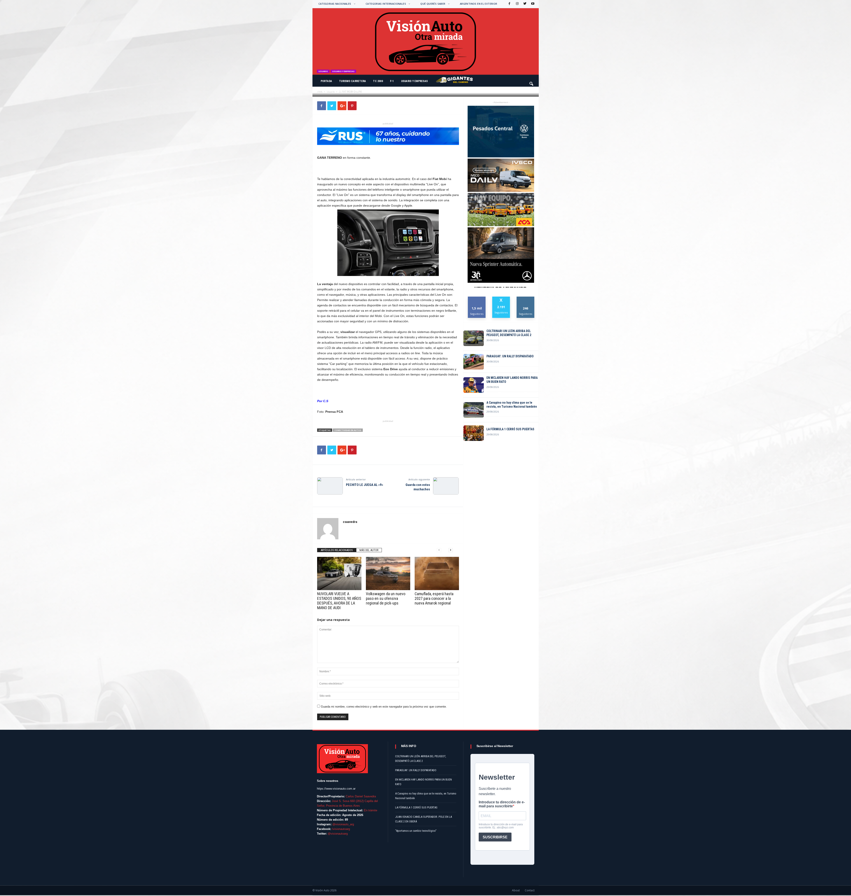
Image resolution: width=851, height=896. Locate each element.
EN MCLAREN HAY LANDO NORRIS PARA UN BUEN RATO (512, 379)
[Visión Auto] (425, 41)
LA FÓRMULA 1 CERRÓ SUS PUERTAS (510, 429)
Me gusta (477, 298)
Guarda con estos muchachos (418, 487)
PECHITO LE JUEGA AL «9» (364, 485)
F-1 (392, 81)
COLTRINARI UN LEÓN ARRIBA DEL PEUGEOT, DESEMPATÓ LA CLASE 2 (508, 333)
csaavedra (329, 91)
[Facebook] (509, 4)
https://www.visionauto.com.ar (336, 788)
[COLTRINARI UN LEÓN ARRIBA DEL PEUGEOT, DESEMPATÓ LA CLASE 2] (473, 338)
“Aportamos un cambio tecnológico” (416, 830)
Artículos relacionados (337, 550)
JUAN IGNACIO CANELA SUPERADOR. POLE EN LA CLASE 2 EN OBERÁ (423, 819)
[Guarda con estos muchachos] (446, 486)
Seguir (525, 298)
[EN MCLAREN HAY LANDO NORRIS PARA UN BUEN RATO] (473, 385)
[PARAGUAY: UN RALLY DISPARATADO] (473, 362)
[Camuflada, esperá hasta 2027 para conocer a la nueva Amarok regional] (437, 573)
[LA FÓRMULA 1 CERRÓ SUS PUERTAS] (473, 433)
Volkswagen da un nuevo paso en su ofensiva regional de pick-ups (385, 598)
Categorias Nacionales (334, 3)
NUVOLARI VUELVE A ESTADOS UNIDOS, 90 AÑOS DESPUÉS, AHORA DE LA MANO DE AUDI (339, 600)
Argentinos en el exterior (478, 3)
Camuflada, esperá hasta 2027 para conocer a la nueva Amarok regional (434, 598)
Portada (326, 81)
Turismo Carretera (352, 81)
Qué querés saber (432, 3)
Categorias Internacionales (386, 3)
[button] (531, 81)
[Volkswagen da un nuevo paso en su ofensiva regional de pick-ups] (388, 573)
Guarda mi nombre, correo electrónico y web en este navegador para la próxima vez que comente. (384, 706)
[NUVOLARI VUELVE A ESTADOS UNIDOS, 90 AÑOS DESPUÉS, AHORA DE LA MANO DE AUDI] (339, 573)
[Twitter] (524, 4)
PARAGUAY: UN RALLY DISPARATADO (510, 356)
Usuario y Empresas (414, 81)
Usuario (323, 71)
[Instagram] (517, 4)
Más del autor (369, 550)
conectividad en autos (347, 430)
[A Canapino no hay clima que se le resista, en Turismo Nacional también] (473, 410)
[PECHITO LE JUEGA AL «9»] (330, 486)
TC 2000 (378, 81)
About (516, 890)
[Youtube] (532, 4)
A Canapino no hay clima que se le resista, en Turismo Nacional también (511, 404)
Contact (530, 890)
